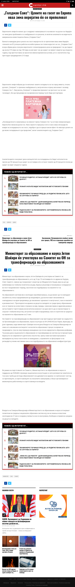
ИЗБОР (39, 8)
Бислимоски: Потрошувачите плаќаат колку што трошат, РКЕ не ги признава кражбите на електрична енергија (57, 240)
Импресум (6, 583)
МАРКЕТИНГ (15, 1)
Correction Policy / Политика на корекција (37, 585)
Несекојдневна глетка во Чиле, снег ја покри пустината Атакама (9, 550)
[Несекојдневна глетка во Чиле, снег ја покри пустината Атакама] (10, 541)
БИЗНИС (35, 8)
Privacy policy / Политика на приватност (35, 583)
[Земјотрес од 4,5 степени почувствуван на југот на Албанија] (27, 562)
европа (9, 222)
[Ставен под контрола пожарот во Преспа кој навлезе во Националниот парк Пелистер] (27, 541)
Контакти (20, 583)
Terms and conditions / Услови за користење (58, 583)
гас (4, 222)
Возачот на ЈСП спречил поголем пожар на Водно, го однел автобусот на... (10, 571)
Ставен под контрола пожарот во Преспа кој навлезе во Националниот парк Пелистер (26, 551)
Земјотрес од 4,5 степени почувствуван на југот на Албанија (26, 571)
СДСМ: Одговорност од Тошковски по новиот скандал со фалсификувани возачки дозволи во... (16, 521)
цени (14, 222)
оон (11, 476)
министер (5, 476)
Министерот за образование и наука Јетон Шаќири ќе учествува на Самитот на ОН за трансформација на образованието (17, 240)
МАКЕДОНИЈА (37, 249)
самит (16, 476)
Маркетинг (13, 583)
